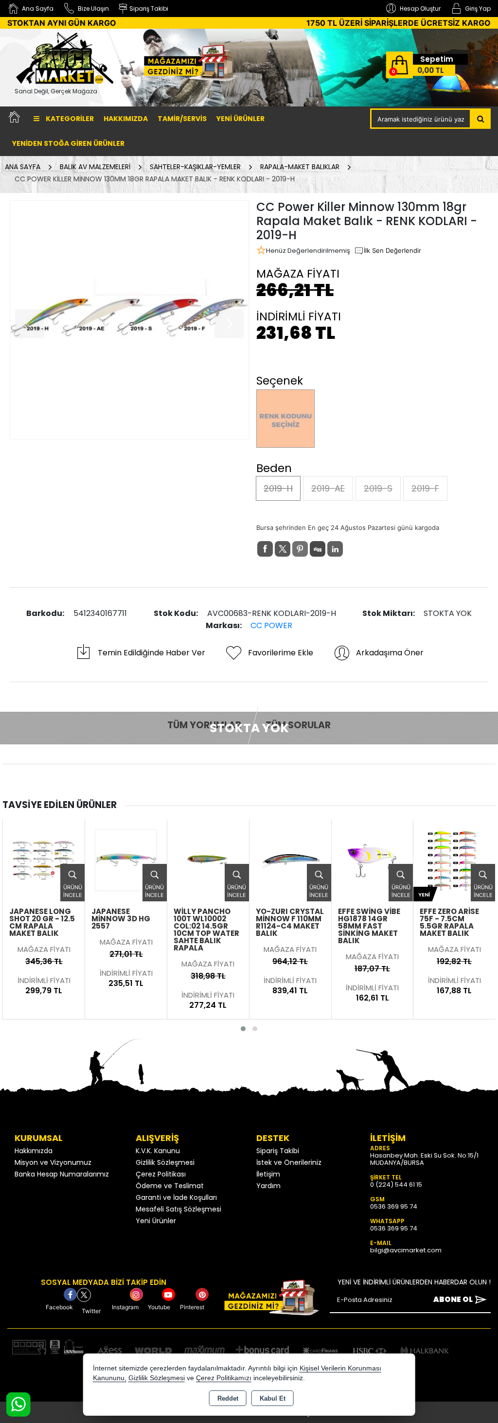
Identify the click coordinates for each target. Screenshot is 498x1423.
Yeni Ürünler (156, 1221)
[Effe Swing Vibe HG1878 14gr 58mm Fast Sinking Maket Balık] (290, 859)
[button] (243, 1029)
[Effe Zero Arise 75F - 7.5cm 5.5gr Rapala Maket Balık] (372, 859)
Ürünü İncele (72, 891)
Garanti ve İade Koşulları (176, 1197)
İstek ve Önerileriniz (288, 1162)
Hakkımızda (126, 118)
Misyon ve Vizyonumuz (53, 1162)
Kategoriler (69, 118)
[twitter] (282, 549)
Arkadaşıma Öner (390, 652)
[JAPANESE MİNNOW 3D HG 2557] (44, 859)
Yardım (268, 1186)
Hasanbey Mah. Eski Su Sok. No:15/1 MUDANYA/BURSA (424, 1159)
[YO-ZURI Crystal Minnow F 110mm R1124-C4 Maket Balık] (208, 859)
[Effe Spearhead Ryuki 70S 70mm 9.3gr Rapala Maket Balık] (454, 859)
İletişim (268, 1174)
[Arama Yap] (481, 118)
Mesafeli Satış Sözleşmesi (178, 1209)
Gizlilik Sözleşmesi (165, 1162)
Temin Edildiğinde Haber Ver (151, 652)
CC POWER (271, 625)
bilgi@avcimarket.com (406, 1250)
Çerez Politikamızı (223, 1378)
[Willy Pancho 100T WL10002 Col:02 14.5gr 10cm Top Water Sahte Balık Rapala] (126, 859)
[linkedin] (335, 549)
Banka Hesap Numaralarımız (62, 1174)
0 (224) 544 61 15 (396, 1184)
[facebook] (265, 549)
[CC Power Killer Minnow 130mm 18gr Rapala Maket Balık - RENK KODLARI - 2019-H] (129, 320)
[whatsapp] (352, 549)
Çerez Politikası (161, 1174)
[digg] (317, 549)
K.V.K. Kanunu (158, 1151)
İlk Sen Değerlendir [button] (392, 250)
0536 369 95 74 (393, 1206)
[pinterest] (300, 549)
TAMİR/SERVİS (182, 118)
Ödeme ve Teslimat (170, 1186)
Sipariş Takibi (277, 1151)
